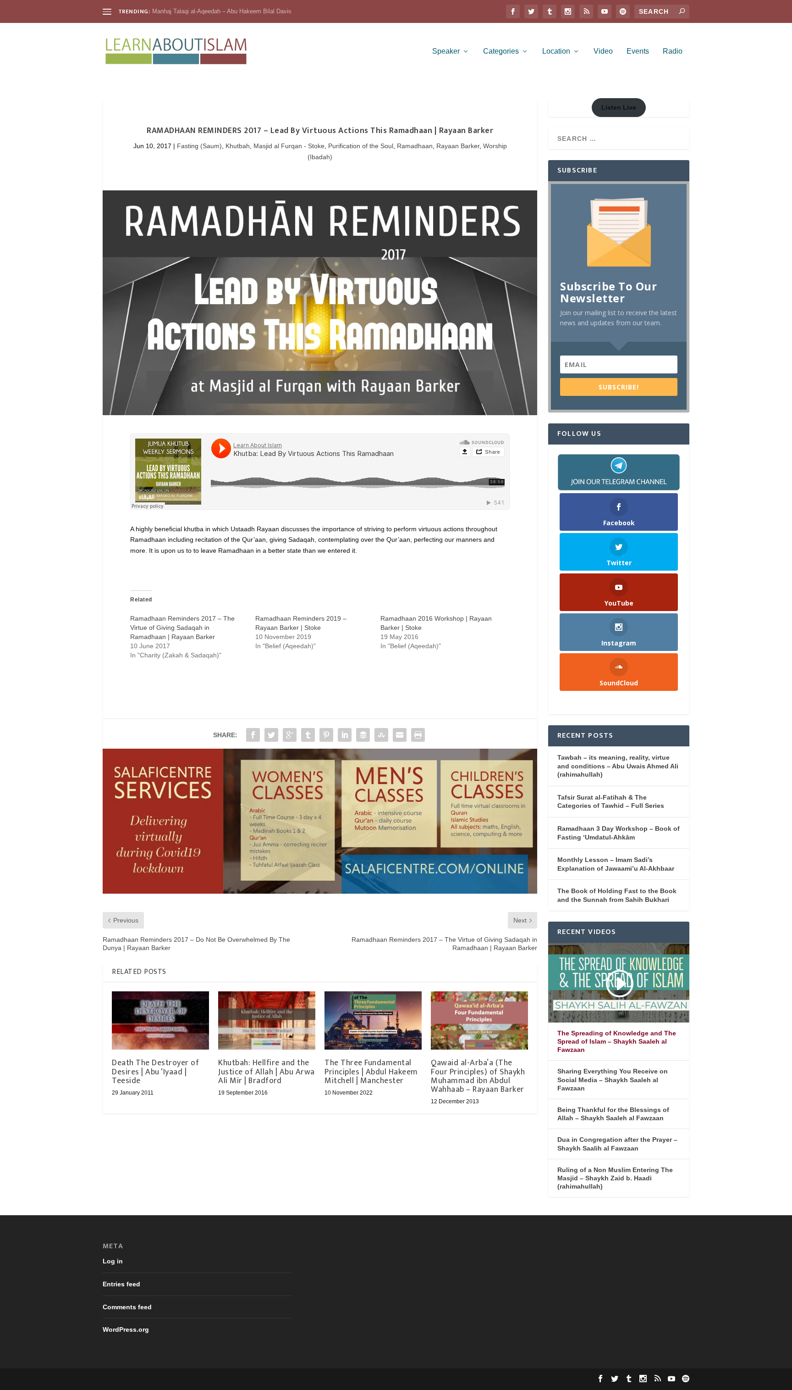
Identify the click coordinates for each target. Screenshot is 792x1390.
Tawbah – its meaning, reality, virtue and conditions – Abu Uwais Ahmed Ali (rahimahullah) (617, 766)
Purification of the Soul (360, 146)
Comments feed (127, 1307)
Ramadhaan (415, 146)
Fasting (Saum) (199, 146)
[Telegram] (618, 472)
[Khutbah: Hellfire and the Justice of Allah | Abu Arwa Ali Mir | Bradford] (266, 1020)
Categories (501, 51)
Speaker (446, 51)
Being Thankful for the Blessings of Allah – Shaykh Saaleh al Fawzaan (613, 1114)
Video (603, 51)
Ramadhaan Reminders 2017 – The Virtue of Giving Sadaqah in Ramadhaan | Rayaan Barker (182, 627)
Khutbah (238, 146)
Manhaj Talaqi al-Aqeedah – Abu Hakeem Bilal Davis (222, 11)
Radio (672, 51)
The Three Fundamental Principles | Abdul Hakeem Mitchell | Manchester (371, 1071)
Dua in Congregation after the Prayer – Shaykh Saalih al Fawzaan (617, 1143)
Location (556, 51)
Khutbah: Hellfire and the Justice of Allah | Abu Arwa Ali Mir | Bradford (266, 1071)
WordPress (243, 1379)
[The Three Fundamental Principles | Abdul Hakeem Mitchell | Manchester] (373, 1020)
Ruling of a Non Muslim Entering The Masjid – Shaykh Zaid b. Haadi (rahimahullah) (615, 1178)
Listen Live (618, 107)
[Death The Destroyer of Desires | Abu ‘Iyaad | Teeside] (160, 1020)
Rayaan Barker (457, 146)
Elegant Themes (164, 1379)
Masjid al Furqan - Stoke (288, 146)
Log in (113, 1261)
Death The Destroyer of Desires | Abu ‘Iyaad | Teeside (155, 1071)
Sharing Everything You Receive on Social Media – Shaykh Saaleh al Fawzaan (612, 1079)
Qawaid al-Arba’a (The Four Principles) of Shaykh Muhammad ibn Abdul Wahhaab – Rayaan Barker (478, 1076)
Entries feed (121, 1284)
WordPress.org (126, 1329)
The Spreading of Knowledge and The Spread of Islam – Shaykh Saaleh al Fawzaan (616, 1041)
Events (638, 51)
